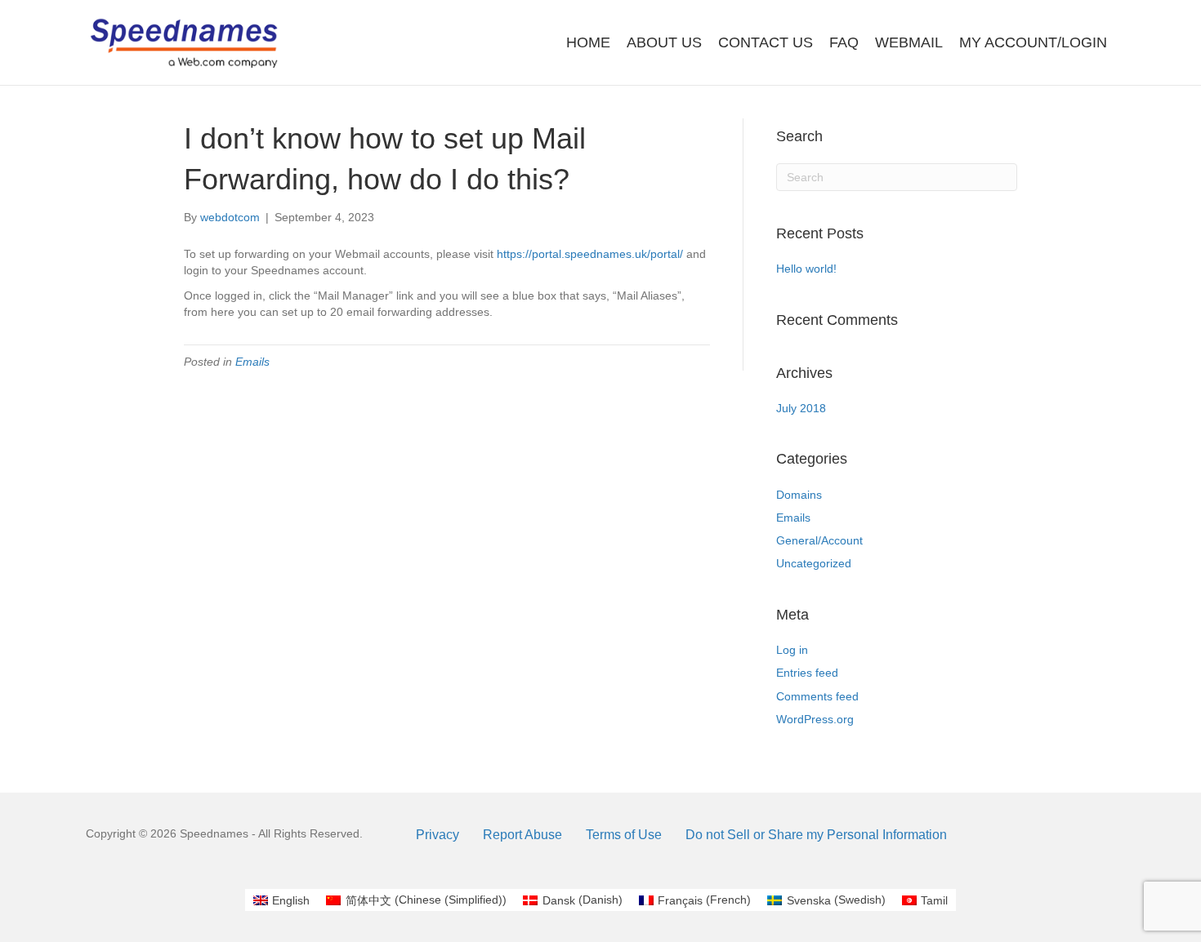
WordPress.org (815, 719)
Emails (252, 361)
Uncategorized (813, 563)
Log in (792, 649)
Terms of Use (624, 835)
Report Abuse (522, 835)
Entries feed (807, 672)
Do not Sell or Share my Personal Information (816, 835)
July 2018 (801, 408)
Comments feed (817, 696)
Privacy (437, 835)
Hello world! (806, 268)
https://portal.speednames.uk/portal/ (590, 253)
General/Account (819, 540)
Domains (799, 494)
